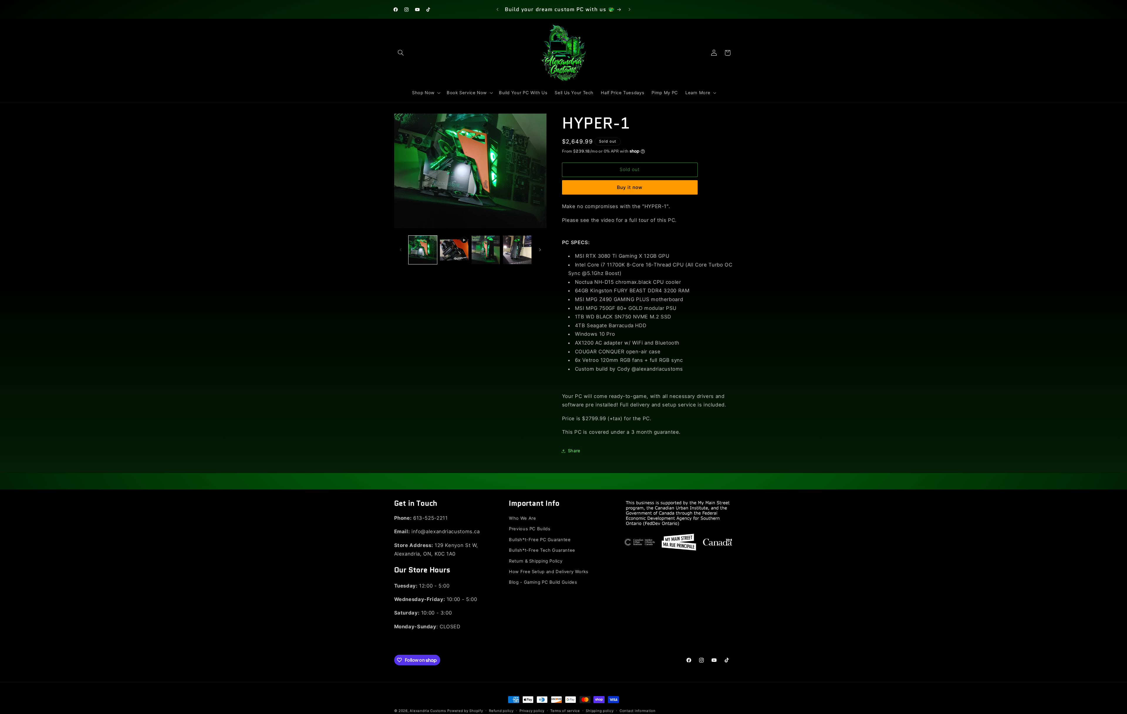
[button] (401, 53)
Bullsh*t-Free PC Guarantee (540, 539)
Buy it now (630, 187)
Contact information (638, 711)
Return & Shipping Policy (535, 561)
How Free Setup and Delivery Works (548, 571)
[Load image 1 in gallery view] (423, 250)
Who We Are (522, 518)
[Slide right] (540, 250)
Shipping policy (599, 711)
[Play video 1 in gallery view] (454, 250)
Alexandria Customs (428, 711)
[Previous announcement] (497, 9)
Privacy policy (531, 711)
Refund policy (501, 711)
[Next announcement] (629, 9)
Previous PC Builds (529, 529)
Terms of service (565, 711)
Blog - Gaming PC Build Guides (543, 582)
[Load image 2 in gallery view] (486, 250)
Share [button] (574, 450)
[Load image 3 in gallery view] (517, 250)
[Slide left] (400, 250)
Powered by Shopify (465, 711)
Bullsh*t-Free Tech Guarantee (542, 550)
